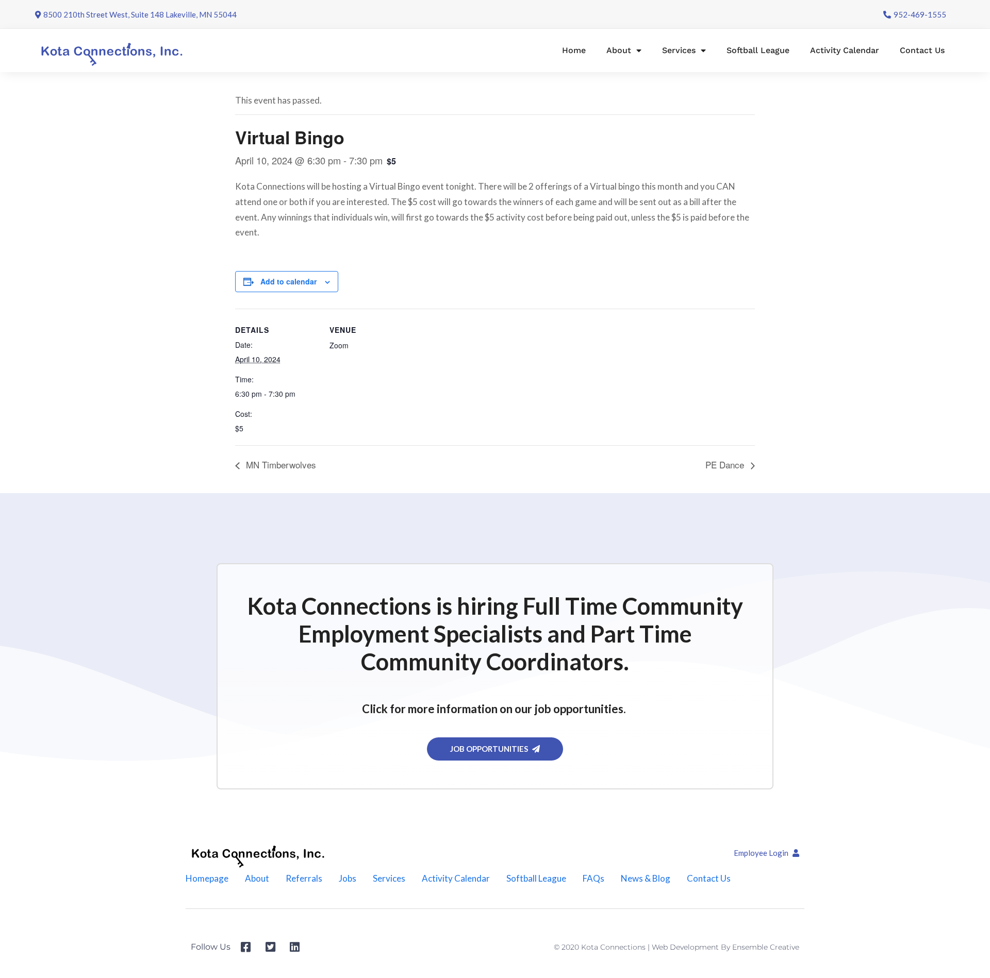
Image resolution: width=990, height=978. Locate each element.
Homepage (207, 878)
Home (574, 50)
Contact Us (922, 50)
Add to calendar (288, 281)
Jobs (347, 878)
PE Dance (726, 464)
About (618, 50)
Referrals (304, 878)
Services (679, 50)
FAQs (593, 878)
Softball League (758, 50)
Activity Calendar (844, 50)
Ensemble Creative (765, 947)
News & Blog (645, 878)
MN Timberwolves (279, 464)
